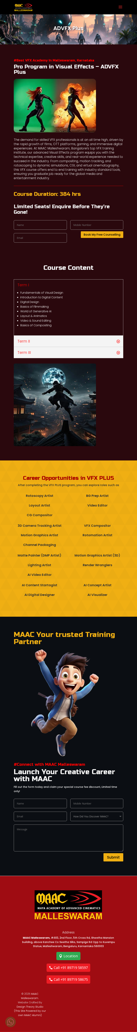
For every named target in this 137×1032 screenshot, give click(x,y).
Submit (113, 857)
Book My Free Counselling (102, 235)
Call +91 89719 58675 (71, 979)
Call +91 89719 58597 (71, 967)
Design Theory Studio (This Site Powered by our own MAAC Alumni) (30, 1011)
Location (71, 956)
